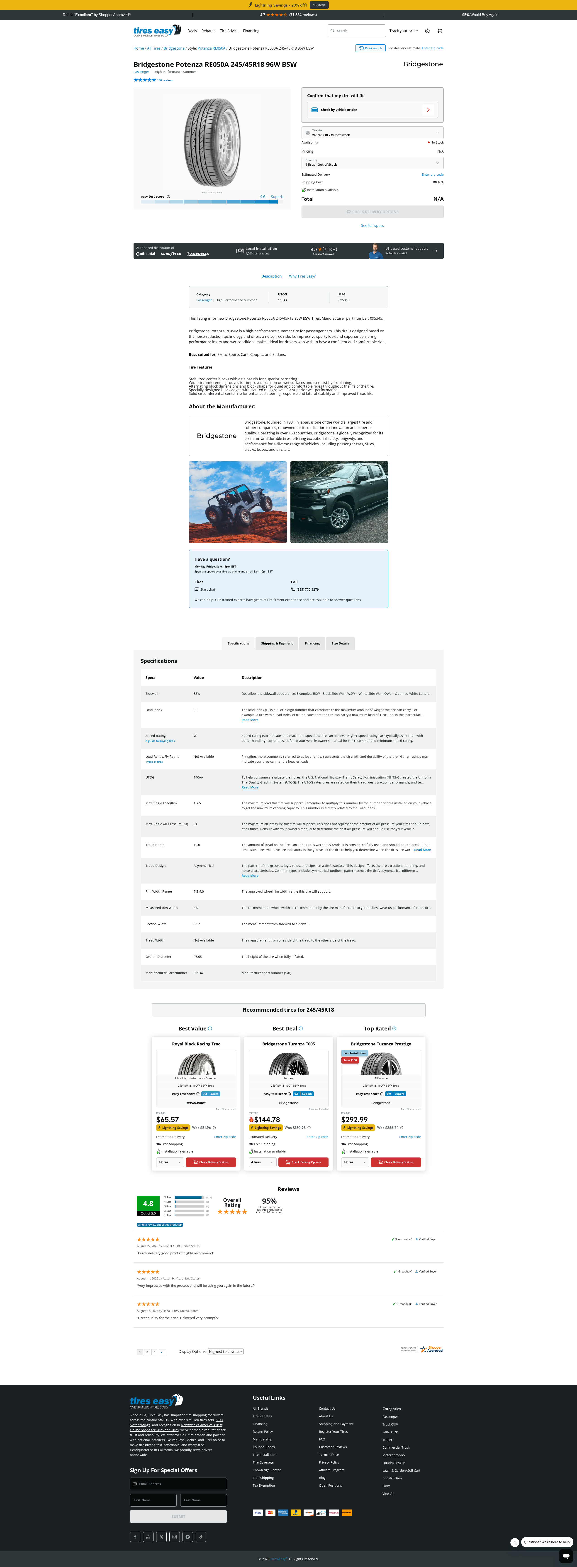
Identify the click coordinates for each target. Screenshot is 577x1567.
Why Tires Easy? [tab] (302, 276)
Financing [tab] (312, 643)
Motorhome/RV (393, 1455)
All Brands (260, 1408)
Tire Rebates (262, 1416)
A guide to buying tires (160, 741)
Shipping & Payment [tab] (276, 643)
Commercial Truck (396, 1447)
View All (388, 1493)
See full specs (372, 225)
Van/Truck (390, 1432)
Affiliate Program (331, 1470)
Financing (251, 30)
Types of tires (154, 762)
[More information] (210, 1028)
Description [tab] (271, 276)
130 (165, 80)
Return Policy (263, 1431)
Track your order (404, 30)
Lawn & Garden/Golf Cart (401, 1470)
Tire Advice (229, 30)
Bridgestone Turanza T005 (288, 1044)
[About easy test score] (168, 196)
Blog (322, 1478)
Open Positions (330, 1485)
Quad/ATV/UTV (393, 1463)
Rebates (208, 30)
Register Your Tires (333, 1431)
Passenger (141, 71)
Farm (386, 1486)
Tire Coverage (263, 1462)
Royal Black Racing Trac (196, 1044)
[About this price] (214, 1127)
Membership (262, 1439)
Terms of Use (329, 1454)
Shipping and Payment (336, 1424)
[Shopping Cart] (440, 30)
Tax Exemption (264, 1485)
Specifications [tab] (238, 643)
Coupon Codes (264, 1447)
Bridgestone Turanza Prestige (381, 1044)
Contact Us (327, 1408)
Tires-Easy (279, 1559)
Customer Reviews (333, 1447)
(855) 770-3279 (308, 589)
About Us (326, 1416)
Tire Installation (265, 1454)
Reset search (373, 48)
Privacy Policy (329, 1462)
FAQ (322, 1439)
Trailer (387, 1440)
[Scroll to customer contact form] (435, 251)
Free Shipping (263, 1478)
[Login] (427, 30)
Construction (392, 1478)
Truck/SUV (390, 1424)
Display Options (192, 1351)
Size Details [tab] (340, 643)
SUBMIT (178, 1516)
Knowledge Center (267, 1470)
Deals (192, 30)
